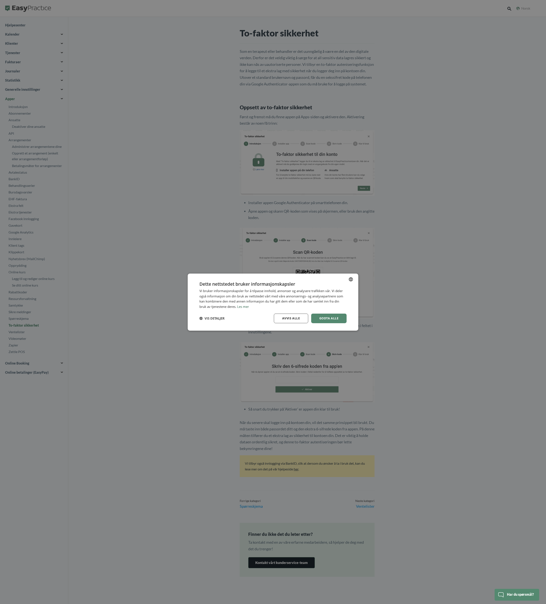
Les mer (243, 306)
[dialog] (273, 301)
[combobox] (351, 279)
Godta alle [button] (328, 318)
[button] (212, 318)
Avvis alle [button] (291, 318)
